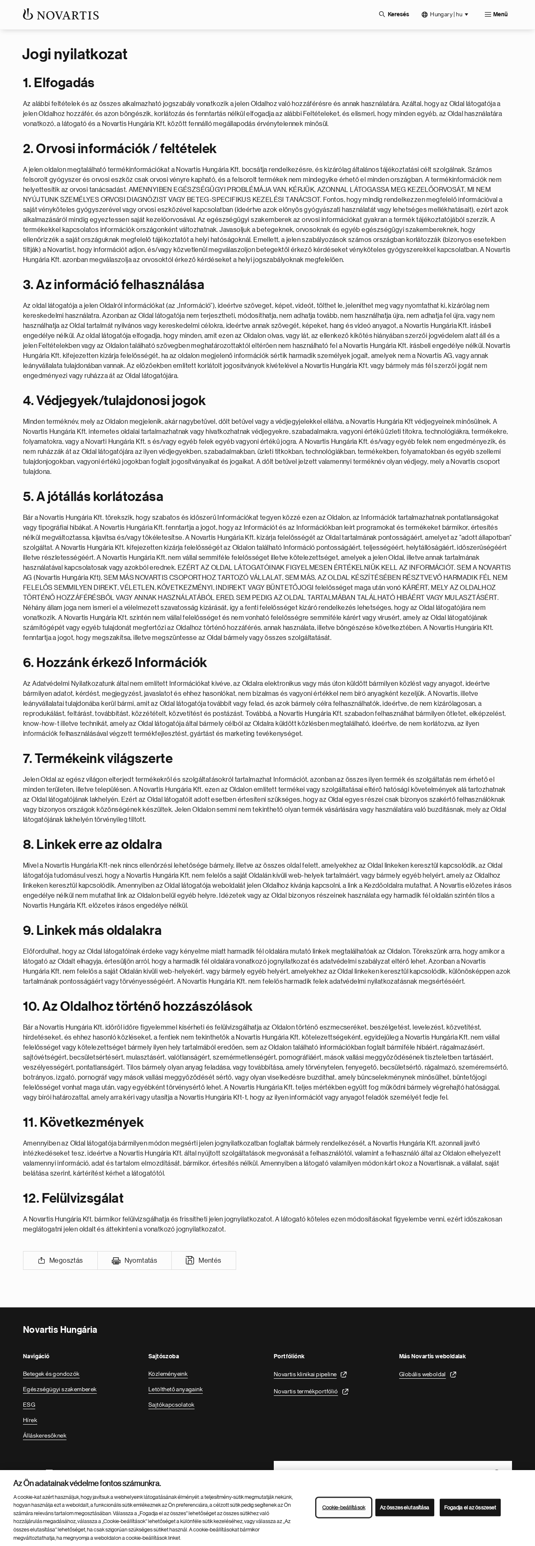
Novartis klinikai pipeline (305, 1374)
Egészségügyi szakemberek (60, 1389)
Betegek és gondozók (51, 1374)
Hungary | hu (446, 14)
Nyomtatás (141, 1260)
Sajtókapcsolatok (171, 1405)
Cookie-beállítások (343, 1507)
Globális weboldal (422, 1374)
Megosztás (66, 1260)
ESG (29, 1405)
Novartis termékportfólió (306, 1391)
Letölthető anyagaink (175, 1389)
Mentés (210, 1260)
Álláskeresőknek (44, 1435)
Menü (500, 15)
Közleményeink (168, 1374)
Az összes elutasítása (405, 1507)
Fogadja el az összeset (470, 1507)
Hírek (30, 1420)
